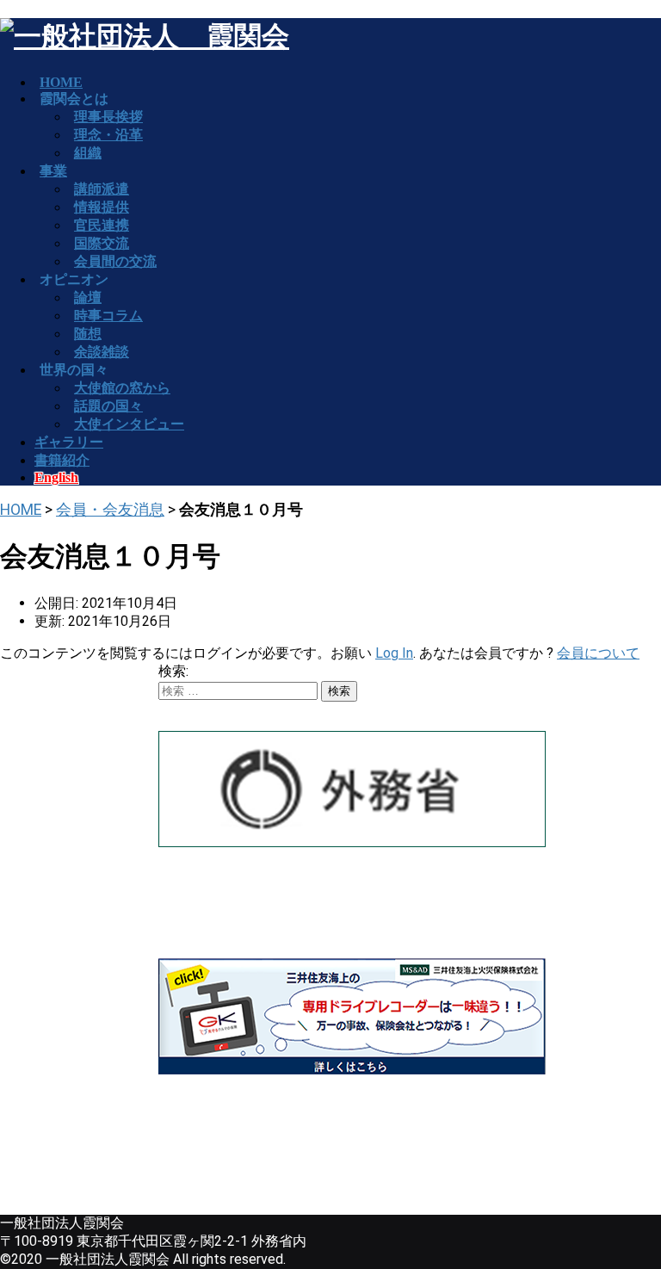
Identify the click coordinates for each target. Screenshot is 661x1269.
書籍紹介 (62, 460)
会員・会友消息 (110, 509)
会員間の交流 (115, 261)
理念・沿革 (108, 134)
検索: (173, 671)
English (56, 477)
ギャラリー (68, 442)
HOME (20, 509)
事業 (53, 171)
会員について (598, 653)
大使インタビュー (129, 424)
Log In (394, 653)
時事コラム (108, 315)
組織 (88, 152)
